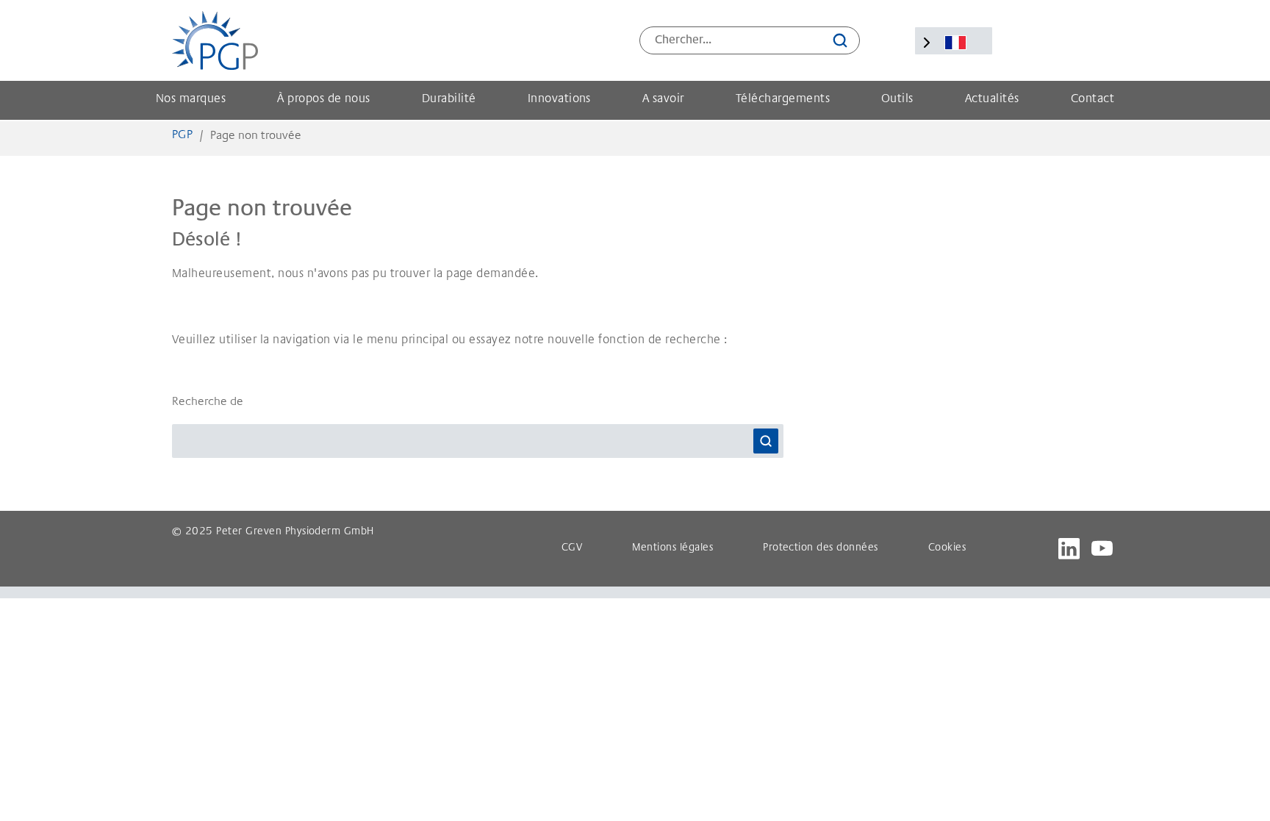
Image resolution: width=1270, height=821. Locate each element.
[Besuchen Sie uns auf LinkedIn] (1069, 548)
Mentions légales (672, 548)
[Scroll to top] (1237, 788)
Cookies (947, 548)
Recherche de (207, 402)
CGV (572, 548)
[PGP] (215, 40)
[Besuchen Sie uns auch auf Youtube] (1102, 548)
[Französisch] (955, 43)
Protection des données (820, 548)
